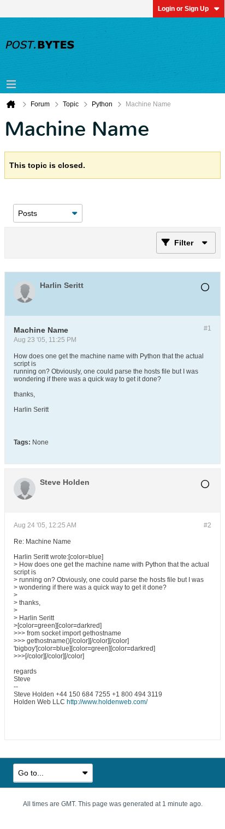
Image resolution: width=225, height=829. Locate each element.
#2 (207, 525)
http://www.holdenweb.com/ (107, 702)
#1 (207, 328)
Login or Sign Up (183, 9)
